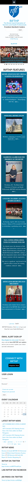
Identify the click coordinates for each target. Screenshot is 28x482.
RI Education (11, 455)
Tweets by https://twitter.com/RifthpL (12, 480)
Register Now (14, 365)
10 (12, 444)
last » (19, 444)
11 (21, 64)
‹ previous (11, 323)
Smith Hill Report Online (14, 115)
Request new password (8, 392)
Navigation (14, 2)
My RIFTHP (14, 43)
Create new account (7, 389)
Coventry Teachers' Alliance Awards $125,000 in (14, 200)
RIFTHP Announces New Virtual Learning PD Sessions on (14, 75)
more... (20, 265)
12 (23, 64)
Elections (4, 451)
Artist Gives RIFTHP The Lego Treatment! (14, 283)
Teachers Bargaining (13, 457)
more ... (17, 101)
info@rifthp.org (14, 39)
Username (5, 378)
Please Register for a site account (10, 340)
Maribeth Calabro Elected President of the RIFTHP (14, 158)
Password (5, 384)
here (17, 327)
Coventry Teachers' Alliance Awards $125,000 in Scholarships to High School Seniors (14, 60)
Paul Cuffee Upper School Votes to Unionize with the (14, 241)
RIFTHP (14, 21)
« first (4, 442)
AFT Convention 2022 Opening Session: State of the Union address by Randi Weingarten (13, 431)
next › (15, 444)
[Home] (14, 12)
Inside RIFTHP (13, 451)
